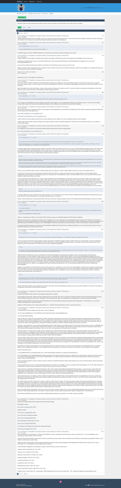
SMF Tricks (23, 484)
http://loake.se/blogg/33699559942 (27, 418)
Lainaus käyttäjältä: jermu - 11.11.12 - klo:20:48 (28, 233)
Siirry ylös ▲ (102, 485)
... (23, 33)
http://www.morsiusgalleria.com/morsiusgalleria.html (32, 116)
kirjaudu (102, 7)
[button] (22, 17)
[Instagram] (60, 482)
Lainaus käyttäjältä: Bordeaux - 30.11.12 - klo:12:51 (29, 46)
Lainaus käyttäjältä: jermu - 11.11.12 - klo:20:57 (28, 205)
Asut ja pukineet (22, 36)
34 (24, 33)
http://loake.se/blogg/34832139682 (27, 412)
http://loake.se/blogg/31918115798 (27, 429)
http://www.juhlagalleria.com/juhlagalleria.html (30, 113)
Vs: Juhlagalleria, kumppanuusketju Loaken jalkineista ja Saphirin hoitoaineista (48, 36)
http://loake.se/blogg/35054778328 (27, 407)
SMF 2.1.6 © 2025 (20, 485)
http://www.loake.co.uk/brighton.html (52, 150)
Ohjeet (86, 485)
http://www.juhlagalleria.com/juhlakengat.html (30, 131)
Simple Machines (28, 485)
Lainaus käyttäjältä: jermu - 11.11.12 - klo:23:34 (28, 137)
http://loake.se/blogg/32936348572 (27, 423)
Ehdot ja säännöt (93, 485)
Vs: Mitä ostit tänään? (30, 72)
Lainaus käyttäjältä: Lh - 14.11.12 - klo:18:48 (27, 95)
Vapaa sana (21, 72)
